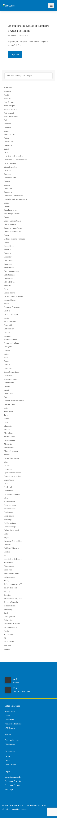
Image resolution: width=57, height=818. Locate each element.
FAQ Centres (10, 744)
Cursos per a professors (13, 228)
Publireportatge (10, 523)
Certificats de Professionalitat (15, 160)
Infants (6, 390)
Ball (5, 120)
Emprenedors (9, 268)
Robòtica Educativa (11, 548)
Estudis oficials (10, 322)
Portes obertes (9, 501)
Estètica (7, 311)
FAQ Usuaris (10, 728)
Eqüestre (7, 286)
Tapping (7, 591)
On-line (7, 465)
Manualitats (8, 433)
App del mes (9, 102)
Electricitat (8, 260)
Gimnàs (7, 365)
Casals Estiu (8, 145)
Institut (7, 397)
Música (7, 455)
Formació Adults (10, 340)
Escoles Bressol (10, 300)
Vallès (6, 631)
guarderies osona (10, 379)
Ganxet (7, 361)
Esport (6, 304)
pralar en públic (10, 509)
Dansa (6, 235)
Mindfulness (9, 447)
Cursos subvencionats (12, 232)
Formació (7, 336)
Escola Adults (9, 293)
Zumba (7, 649)
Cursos (6, 217)
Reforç (6, 534)
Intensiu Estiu (9, 404)
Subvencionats (9, 577)
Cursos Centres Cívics (12, 221)
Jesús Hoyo (8, 412)
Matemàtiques (9, 440)
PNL (6, 498)
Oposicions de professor (13, 476)
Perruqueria (8, 491)
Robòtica (7, 545)
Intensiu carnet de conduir (14, 401)
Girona (7, 761)
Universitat (8, 620)
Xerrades (7, 645)
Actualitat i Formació (13, 724)
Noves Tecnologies (11, 458)
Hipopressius (9, 383)
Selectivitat (8, 563)
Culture (7, 206)
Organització (9, 480)
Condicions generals (12, 777)
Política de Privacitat (13, 781)
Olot (5, 462)
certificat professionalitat (13, 156)
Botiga (6, 138)
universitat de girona (12, 624)
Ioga (5, 408)
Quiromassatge (9, 527)
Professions (8, 512)
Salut (6, 555)
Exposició (8, 325)
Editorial (7, 250)
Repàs (6, 537)
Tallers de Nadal (10, 588)
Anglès (6, 95)
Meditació (8, 444)
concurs (7, 185)
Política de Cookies (12, 785)
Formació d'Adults (11, 343)
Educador (7, 257)
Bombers (7, 127)
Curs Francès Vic (10, 210)
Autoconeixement (11, 117)
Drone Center (9, 246)
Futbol (6, 354)
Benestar (7, 124)
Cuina (6, 203)
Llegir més (15, 54)
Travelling (8, 609)
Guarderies (8, 376)
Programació (9, 516)
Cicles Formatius (10, 167)
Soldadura (8, 570)
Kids (6, 422)
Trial (6, 613)
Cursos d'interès (10, 224)
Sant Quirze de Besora (12, 559)
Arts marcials (9, 113)
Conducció (8, 192)
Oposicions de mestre (12, 473)
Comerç (7, 181)
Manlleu (7, 430)
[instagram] (9, 813)
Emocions (8, 264)
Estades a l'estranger (12, 307)
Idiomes (7, 386)
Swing (6, 581)
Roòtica (7, 552)
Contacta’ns (9, 720)
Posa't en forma (10, 505)
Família (7, 332)
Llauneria (7, 426)
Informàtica (8, 394)
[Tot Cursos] (9, 2)
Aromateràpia (9, 106)
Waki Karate (9, 642)
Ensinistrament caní (11, 271)
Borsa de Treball (10, 135)
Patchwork (8, 487)
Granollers (8, 368)
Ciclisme (7, 170)
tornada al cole (9, 606)
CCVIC (7, 153)
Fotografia (8, 347)
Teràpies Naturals (11, 602)
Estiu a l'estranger (11, 314)
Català (6, 149)
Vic (5, 638)
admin (13, 35)
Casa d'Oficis (9, 142)
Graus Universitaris (11, 372)
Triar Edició (10, 711)
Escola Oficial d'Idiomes (13, 296)
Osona (6, 483)
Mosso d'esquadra (11, 451)
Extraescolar (9, 329)
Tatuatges (7, 595)
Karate (6, 419)
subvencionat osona (11, 573)
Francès (7, 350)
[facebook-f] (5, 813)
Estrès (6, 318)
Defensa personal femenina (14, 239)
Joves (6, 415)
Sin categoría (9, 566)
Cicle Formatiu (10, 163)
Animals (7, 99)
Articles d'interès (10, 109)
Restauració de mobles (12, 541)
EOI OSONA (9, 282)
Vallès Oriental (9, 635)
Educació (7, 253)
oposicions (8, 469)
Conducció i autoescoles (13, 196)
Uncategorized (9, 617)
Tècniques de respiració (13, 599)
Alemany (7, 91)
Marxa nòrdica (9, 437)
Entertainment (9, 275)
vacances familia (10, 627)
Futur (6, 358)
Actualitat (8, 88)
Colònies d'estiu (10, 178)
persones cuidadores (12, 494)
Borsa (6, 131)
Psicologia (8, 519)
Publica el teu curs (12, 740)
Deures (6, 242)
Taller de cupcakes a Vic (13, 584)
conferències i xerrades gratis (15, 199)
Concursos (8, 188)
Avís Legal (9, 789)
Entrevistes (8, 278)
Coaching (7, 174)
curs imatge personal (12, 214)
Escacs (6, 289)
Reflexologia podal (11, 530)
